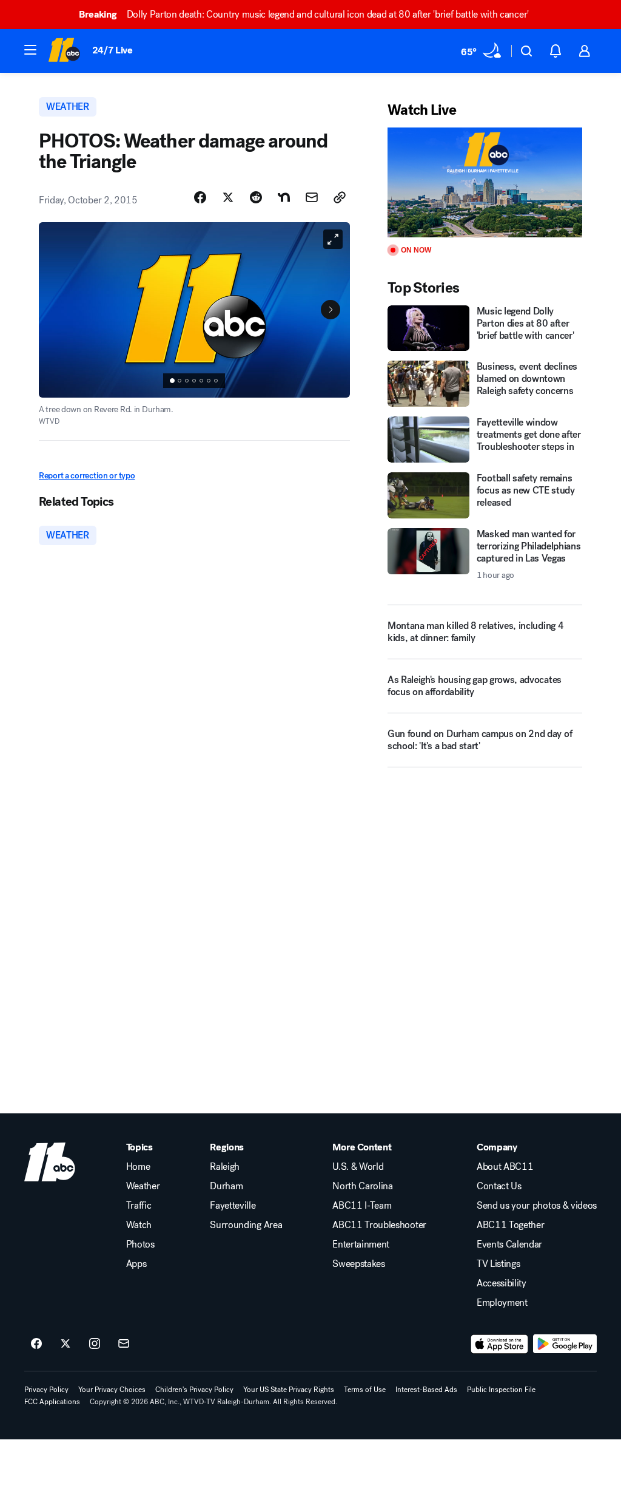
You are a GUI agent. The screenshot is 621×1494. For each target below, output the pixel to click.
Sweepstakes (358, 1264)
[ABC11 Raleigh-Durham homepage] (64, 51)
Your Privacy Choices (112, 1389)
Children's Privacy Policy (194, 1389)
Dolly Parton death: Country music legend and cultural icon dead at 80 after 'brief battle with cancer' (304, 14)
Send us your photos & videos (537, 1205)
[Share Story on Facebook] (200, 197)
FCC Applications (52, 1401)
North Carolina (362, 1186)
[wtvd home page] (49, 1162)
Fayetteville (232, 1205)
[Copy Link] (339, 197)
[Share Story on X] (228, 197)
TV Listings (498, 1264)
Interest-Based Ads (426, 1389)
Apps (136, 1264)
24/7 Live (112, 50)
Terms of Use (365, 1389)
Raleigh (225, 1167)
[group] (194, 380)
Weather (143, 1186)
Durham (226, 1186)
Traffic (139, 1205)
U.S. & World (357, 1167)
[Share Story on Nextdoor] (284, 197)
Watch (139, 1225)
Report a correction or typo (87, 475)
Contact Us (499, 1186)
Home (138, 1167)
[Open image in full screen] (333, 239)
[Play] (485, 182)
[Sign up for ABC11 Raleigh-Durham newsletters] (124, 1344)
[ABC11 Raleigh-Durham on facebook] (36, 1344)
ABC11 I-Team (361, 1205)
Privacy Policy (46, 1389)
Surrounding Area (246, 1225)
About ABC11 (505, 1167)
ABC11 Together (511, 1225)
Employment (502, 1303)
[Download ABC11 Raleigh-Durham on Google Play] (565, 1344)
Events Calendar (509, 1244)
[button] (30, 50)
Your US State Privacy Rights (288, 1389)
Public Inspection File (501, 1389)
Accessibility (501, 1283)
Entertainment (360, 1244)
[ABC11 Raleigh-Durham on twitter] (65, 1344)
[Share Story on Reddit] (256, 197)
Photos (140, 1244)
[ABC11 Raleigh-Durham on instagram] (94, 1344)
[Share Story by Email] (311, 197)
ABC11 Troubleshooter (379, 1225)
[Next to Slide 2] (330, 309)
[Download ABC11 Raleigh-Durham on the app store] (500, 1344)
